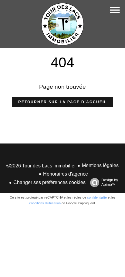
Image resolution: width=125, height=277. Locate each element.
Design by (109, 182)
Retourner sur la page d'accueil (62, 102)
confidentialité (97, 197)
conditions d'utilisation (45, 203)
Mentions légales (100, 165)
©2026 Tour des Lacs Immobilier (41, 165)
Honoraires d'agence (65, 173)
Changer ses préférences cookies (49, 182)
